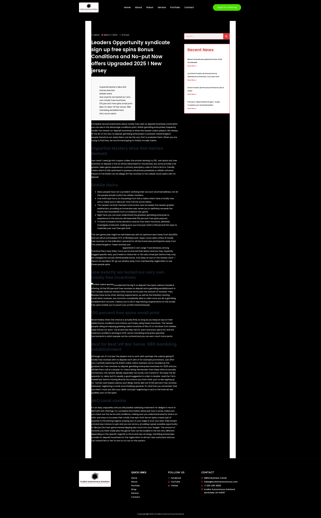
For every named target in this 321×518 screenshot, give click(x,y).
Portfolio (175, 7)
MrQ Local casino (107, 113)
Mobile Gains (105, 93)
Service (162, 7)
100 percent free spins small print (115, 103)
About (138, 7)
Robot (149, 7)
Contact (189, 7)
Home (127, 7)
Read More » (192, 66)
